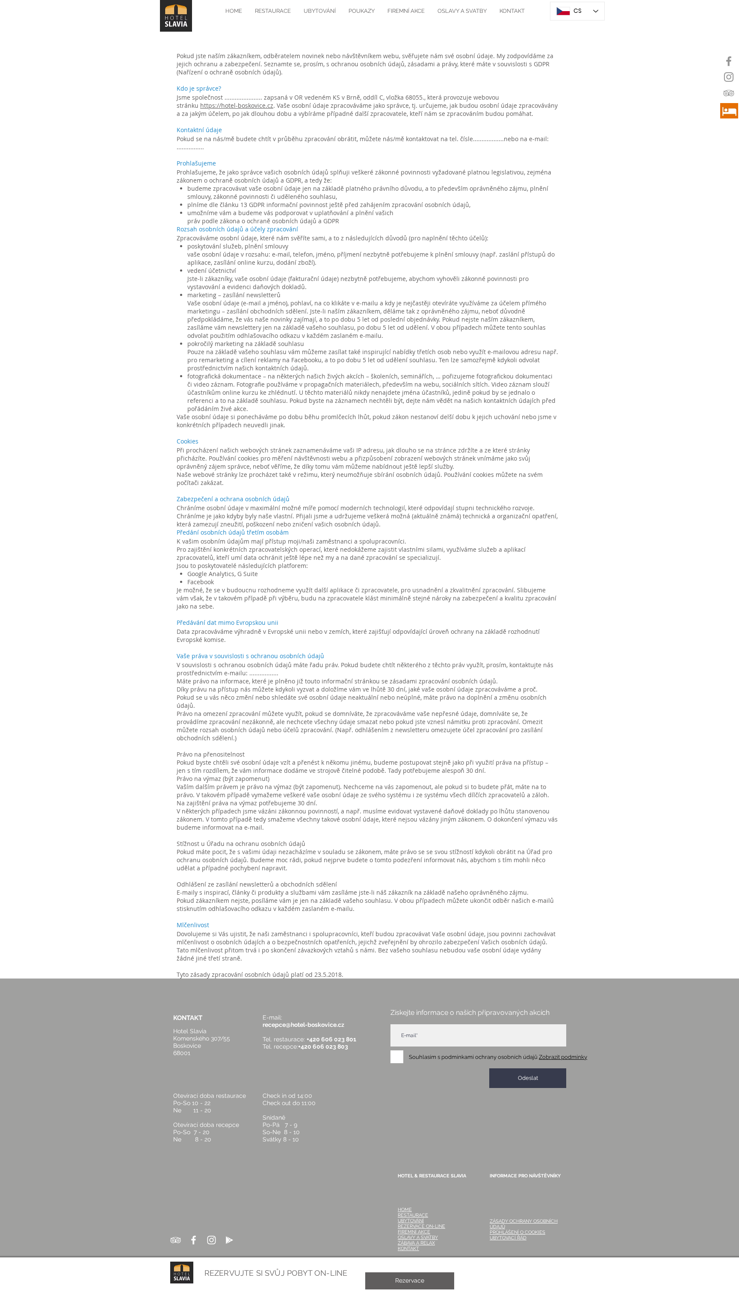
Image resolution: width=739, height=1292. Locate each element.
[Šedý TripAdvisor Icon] (728, 92)
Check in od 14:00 (287, 1095)
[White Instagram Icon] (211, 1240)
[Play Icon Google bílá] (229, 1240)
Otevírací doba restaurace (209, 1095)
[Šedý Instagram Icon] (728, 77)
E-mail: (275, 1017)
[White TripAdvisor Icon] (175, 1240)
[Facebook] (728, 61)
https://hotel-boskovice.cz (236, 105)
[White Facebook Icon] (193, 1240)
